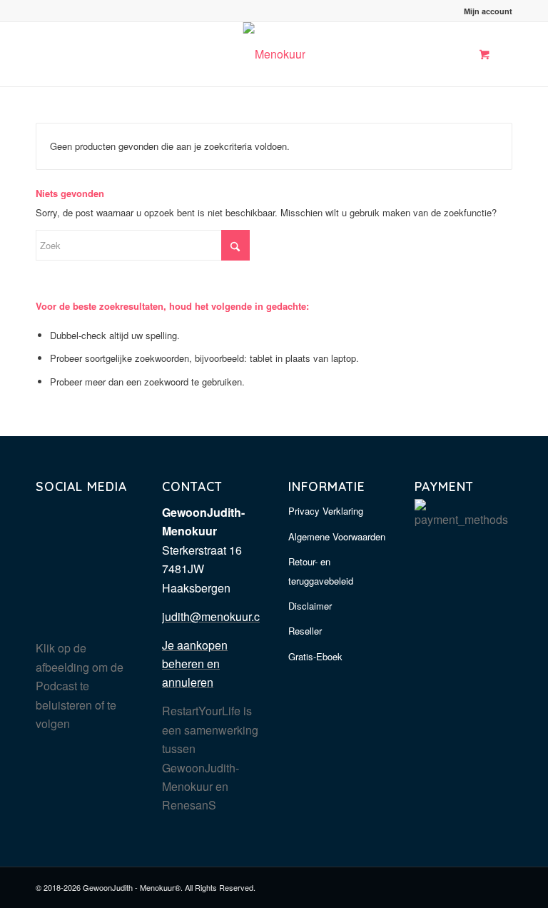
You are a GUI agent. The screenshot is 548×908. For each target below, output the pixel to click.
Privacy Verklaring (325, 511)
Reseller (305, 630)
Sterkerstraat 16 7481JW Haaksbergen (202, 569)
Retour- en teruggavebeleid (320, 571)
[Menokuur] (274, 54)
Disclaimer (310, 605)
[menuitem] (484, 11)
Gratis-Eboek (315, 656)
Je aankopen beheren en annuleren (195, 664)
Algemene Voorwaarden (336, 536)
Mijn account (488, 11)
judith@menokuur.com (218, 616)
